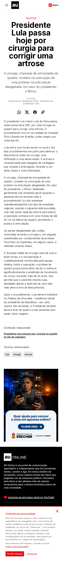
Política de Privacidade (17, 546)
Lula (7, 354)
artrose (28, 354)
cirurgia (17, 354)
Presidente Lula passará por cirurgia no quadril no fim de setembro (30, 335)
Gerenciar (32, 554)
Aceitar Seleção (15, 554)
